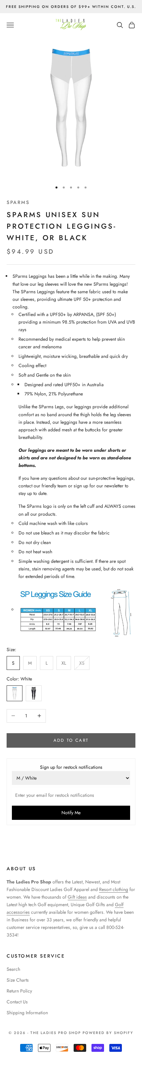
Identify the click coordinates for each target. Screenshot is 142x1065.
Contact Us (17, 1001)
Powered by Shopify (108, 1032)
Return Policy (19, 991)
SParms (18, 202)
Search (13, 969)
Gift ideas (77, 897)
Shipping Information (27, 1012)
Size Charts (18, 980)
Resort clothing (113, 889)
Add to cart (71, 740)
